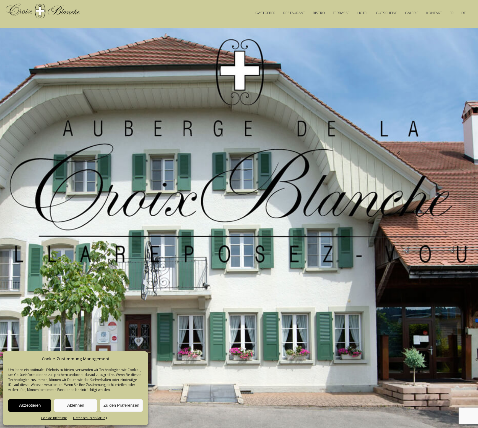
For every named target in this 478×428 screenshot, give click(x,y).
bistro (319, 12)
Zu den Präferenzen (121, 405)
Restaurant (294, 12)
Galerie (412, 12)
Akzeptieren (30, 405)
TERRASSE (341, 12)
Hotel (362, 12)
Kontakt (434, 12)
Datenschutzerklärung (90, 418)
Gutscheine (386, 12)
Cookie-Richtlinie (54, 418)
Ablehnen (75, 405)
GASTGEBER (265, 12)
